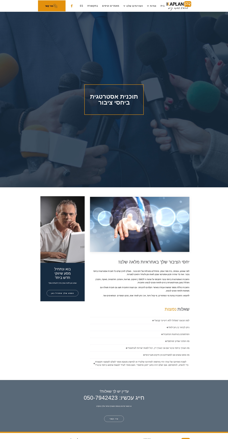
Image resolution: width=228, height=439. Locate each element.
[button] (139, 320)
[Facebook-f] (71, 5)
